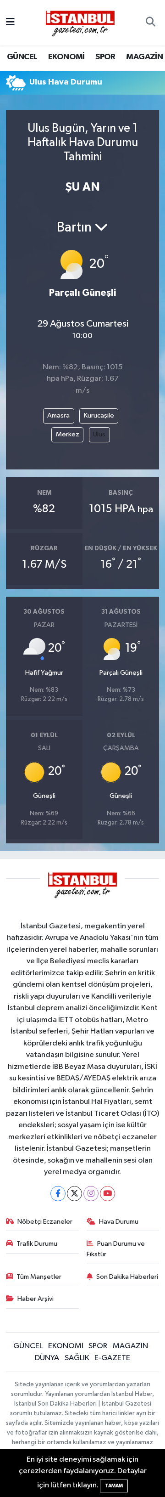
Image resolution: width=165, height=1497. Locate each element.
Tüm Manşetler (38, 1276)
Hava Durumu (118, 1221)
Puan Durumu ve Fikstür (116, 1248)
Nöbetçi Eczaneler (44, 1221)
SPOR (105, 57)
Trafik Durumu (36, 1243)
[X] (74, 1193)
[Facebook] (58, 1193)
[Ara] (150, 23)
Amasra (58, 415)
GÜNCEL (22, 57)
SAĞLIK (77, 1358)
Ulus (99, 434)
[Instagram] (91, 1193)
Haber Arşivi (35, 1298)
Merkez (67, 434)
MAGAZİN (144, 57)
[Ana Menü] (10, 23)
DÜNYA (47, 1358)
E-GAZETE (112, 1358)
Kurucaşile (99, 415)
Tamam (114, 1485)
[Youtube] (107, 1193)
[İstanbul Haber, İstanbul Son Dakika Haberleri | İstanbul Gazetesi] (80, 23)
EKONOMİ (66, 57)
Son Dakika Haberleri (127, 1276)
